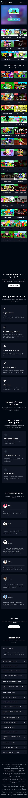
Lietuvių (25, 794)
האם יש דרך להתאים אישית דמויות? (10, 731)
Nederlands (24, 789)
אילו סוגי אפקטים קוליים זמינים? (9, 742)
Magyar (10, 791)
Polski (5, 789)
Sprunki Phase (14, 782)
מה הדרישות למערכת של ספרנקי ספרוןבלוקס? (12, 706)
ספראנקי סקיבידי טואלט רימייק (11, 771)
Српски (24, 792)
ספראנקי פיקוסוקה (5, 779)
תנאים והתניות (15, 766)
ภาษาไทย (19, 788)
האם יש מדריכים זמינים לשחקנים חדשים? (11, 717)
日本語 (5, 786)
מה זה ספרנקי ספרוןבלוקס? (8, 648)
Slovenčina (19, 792)
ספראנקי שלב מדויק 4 (21, 773)
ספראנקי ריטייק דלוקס (22, 781)
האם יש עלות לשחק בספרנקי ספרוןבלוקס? (11, 752)
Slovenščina (13, 794)
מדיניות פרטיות (9, 766)
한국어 (9, 786)
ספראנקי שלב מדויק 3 (10, 774)
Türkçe (8, 789)
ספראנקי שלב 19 (21, 777)
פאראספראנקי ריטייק (18, 774)
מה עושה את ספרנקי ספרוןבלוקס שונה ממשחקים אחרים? (12, 676)
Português (13, 786)
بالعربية (22, 788)
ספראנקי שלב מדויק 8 (13, 781)
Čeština (3, 792)
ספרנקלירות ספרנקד (14, 768)
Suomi (25, 791)
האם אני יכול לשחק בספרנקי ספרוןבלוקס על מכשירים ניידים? (13, 687)
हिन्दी (2, 789)
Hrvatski (8, 794)
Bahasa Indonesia (5, 788)
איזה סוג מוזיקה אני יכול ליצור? (9, 692)
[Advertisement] (14, 255)
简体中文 (20, 784)
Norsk (19, 791)
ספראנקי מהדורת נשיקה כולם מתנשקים (11, 777)
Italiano (17, 786)
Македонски (14, 795)
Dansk (22, 791)
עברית (12, 792)
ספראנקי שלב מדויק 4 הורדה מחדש (14, 776)
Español (15, 784)
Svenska (15, 791)
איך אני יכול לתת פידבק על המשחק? (10, 702)
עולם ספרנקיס (21, 768)
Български (3, 794)
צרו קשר (19, 766)
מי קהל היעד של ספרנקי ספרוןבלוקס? (10, 722)
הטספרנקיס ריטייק (7, 768)
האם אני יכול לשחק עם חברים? (9, 727)
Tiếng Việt (13, 789)
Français (11, 784)
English (3, 784)
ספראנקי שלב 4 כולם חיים (19, 770)
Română (6, 791)
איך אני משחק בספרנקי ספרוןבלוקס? (10, 661)
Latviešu (21, 794)
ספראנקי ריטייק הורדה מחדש (9, 770)
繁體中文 (24, 784)
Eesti (18, 794)
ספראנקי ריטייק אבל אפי (21, 779)
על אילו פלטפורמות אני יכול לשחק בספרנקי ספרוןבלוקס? (11, 737)
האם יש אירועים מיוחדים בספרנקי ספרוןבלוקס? (12, 681)
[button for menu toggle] (26, 2)
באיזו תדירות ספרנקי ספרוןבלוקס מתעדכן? (11, 747)
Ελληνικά (8, 792)
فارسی (15, 792)
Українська (18, 789)
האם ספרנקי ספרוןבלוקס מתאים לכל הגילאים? (12, 670)
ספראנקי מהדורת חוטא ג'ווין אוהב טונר (9, 773)
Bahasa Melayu (13, 788)
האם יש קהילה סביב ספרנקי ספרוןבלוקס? (11, 697)
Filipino (2, 791)
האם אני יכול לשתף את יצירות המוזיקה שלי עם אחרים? (12, 712)
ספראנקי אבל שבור (5, 781)
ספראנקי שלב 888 (13, 779)
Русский (22, 786)
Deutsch (7, 784)
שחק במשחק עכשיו (14, 19)
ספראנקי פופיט (19, 771)
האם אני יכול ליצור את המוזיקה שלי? (10, 666)
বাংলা (25, 788)
